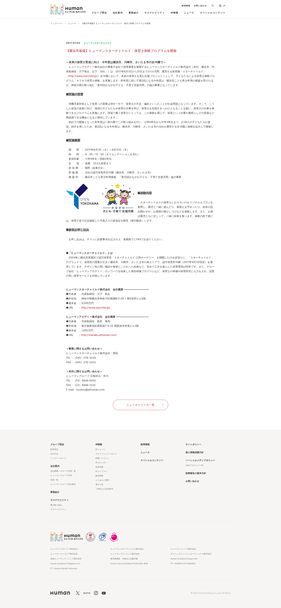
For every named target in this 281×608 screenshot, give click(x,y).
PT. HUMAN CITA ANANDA (183, 563)
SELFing (54, 454)
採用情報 (186, 6)
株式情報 (99, 475)
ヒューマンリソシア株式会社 (183, 549)
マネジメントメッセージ (106, 454)
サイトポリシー (193, 444)
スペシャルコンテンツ (212, 12)
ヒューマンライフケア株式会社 (64, 554)
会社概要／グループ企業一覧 (63, 471)
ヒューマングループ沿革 (61, 475)
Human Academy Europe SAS (184, 558)
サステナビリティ (154, 12)
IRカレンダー (101, 462)
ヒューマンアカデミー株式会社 (64, 549)
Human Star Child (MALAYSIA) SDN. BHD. (129, 563)
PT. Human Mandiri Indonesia (63, 568)
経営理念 (54, 449)
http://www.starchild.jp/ (83, 76)
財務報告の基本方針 (196, 473)
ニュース (189, 12)
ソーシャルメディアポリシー (200, 460)
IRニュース (100, 449)
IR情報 (174, 12)
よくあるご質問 (102, 480)
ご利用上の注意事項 (104, 489)
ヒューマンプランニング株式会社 (125, 554)
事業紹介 (134, 12)
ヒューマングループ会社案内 (63, 484)
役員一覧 (54, 480)
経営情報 (99, 467)
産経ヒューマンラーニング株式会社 (66, 558)
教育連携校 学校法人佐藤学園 (124, 558)
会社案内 (118, 12)
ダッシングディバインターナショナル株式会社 (191, 554)
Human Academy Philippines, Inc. (65, 563)
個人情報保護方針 (195, 452)
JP (224, 6)
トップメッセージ (58, 458)
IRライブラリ (101, 471)
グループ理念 (99, 12)
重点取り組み (56, 505)
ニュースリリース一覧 (141, 404)
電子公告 (99, 484)
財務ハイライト (102, 458)
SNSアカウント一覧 (194, 465)
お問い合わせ (200, 6)
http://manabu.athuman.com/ (99, 335)
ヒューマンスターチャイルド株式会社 (127, 549)
